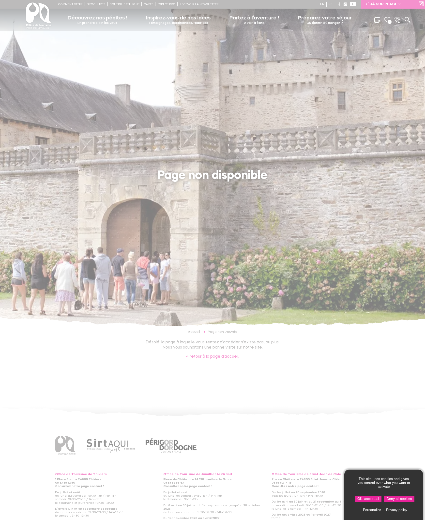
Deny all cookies (399, 499)
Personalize (372, 510)
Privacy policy (396, 510)
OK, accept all (368, 499)
